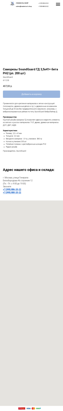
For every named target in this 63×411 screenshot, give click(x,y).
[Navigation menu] (58, 4)
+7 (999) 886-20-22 (12, 189)
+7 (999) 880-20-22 (12, 192)
